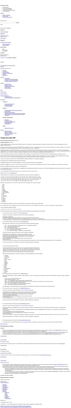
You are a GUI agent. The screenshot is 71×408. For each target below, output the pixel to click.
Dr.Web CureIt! (7, 87)
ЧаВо (1, 38)
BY (13, 65)
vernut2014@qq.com (24, 273)
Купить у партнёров (6, 15)
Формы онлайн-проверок (9, 86)
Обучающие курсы (8, 120)
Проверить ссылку (8, 85)
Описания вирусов (8, 96)
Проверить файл (8, 84)
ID (14, 65)
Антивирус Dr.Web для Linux (45, 354)
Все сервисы (7, 78)
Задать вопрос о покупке (7, 17)
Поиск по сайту (3, 20)
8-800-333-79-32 (3, 36)
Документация (6, 7)
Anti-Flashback (7, 123)
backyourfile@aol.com (24, 221)
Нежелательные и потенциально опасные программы (15, 113)
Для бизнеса (5, 71)
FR (6, 65)
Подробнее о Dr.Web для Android (6, 375)
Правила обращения (6, 44)
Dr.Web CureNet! (8, 88)
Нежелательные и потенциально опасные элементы (15, 114)
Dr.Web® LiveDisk (33, 333)
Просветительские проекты (10, 121)
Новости (4, 74)
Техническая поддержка (7, 9)
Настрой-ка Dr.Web (8, 122)
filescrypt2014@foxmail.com (25, 320)
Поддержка (5, 386)
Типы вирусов (7, 111)
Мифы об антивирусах (9, 128)
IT (8, 65)
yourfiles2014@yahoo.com (25, 288)
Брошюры (7, 119)
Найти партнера (6, 11)
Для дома (4, 70)
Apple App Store (62, 343)
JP (9, 65)
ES (5, 65)
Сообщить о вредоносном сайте (11, 81)
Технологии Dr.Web (8, 106)
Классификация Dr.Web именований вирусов (13, 110)
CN (2, 65)
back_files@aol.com (23, 212)
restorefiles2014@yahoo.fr (25, 303)
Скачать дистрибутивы (7, 8)
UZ (11, 65)
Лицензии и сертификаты (7, 73)
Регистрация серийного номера (9, 10)
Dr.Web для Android (58, 364)
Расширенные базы (8, 105)
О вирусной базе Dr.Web (9, 104)
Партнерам (5, 388)
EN (4, 65)
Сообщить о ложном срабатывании (11, 80)
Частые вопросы (6, 45)
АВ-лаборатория (6, 72)
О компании (5, 75)
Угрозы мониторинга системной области (12, 97)
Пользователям (5, 387)
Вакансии (4, 391)
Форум (4, 38)
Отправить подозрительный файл (11, 79)
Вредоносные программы (10, 112)
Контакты (4, 390)
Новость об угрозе (3, 323)
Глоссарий (7, 115)
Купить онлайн (5, 16)
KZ (10, 65)
